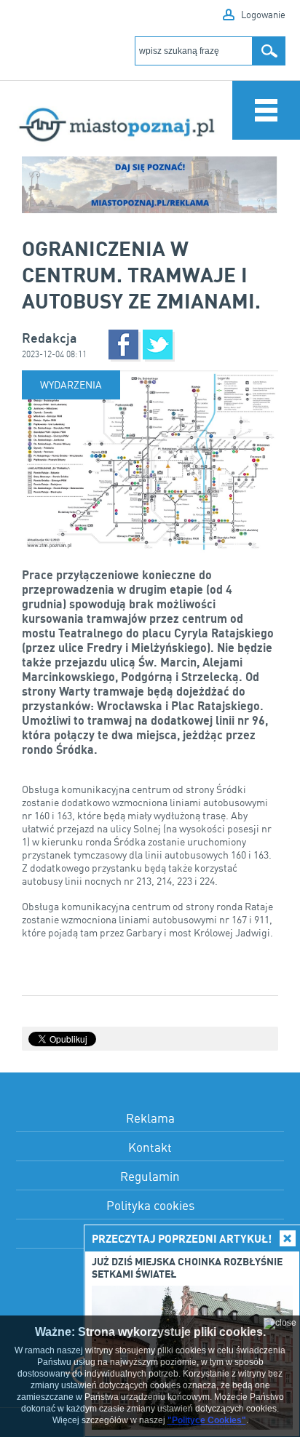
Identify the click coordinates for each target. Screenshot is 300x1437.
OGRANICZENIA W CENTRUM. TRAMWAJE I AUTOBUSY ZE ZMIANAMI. (141, 274)
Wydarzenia (71, 384)
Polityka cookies (150, 1205)
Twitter (158, 344)
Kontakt (150, 1147)
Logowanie (263, 14)
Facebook (123, 344)
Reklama (150, 1118)
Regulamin (150, 1176)
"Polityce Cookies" (206, 1420)
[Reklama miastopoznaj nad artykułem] (150, 185)
